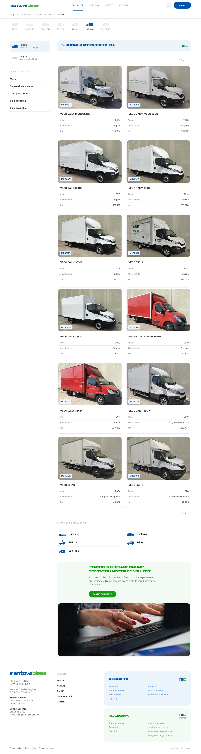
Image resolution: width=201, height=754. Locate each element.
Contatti (182, 5)
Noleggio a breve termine (160, 731)
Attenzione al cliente (158, 694)
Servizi (109, 5)
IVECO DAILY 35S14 (139, 188)
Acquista (78, 5)
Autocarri (25, 14)
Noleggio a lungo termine (160, 735)
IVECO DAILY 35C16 (139, 410)
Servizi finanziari (156, 690)
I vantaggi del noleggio (159, 727)
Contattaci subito (102, 594)
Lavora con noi (64, 696)
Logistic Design (184, 748)
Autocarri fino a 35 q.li (44, 14)
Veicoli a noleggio (156, 723)
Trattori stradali (116, 690)
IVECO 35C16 (67, 484)
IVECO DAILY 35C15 (70, 188)
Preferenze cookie (46, 748)
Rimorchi (113, 698)
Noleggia (94, 5)
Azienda (123, 5)
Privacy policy (16, 748)
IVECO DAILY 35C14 (71, 410)
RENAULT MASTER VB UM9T (144, 336)
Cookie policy (30, 748)
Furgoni (61, 14)
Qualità (60, 691)
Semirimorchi (115, 694)
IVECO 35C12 (135, 262)
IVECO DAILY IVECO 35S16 (74, 113)
